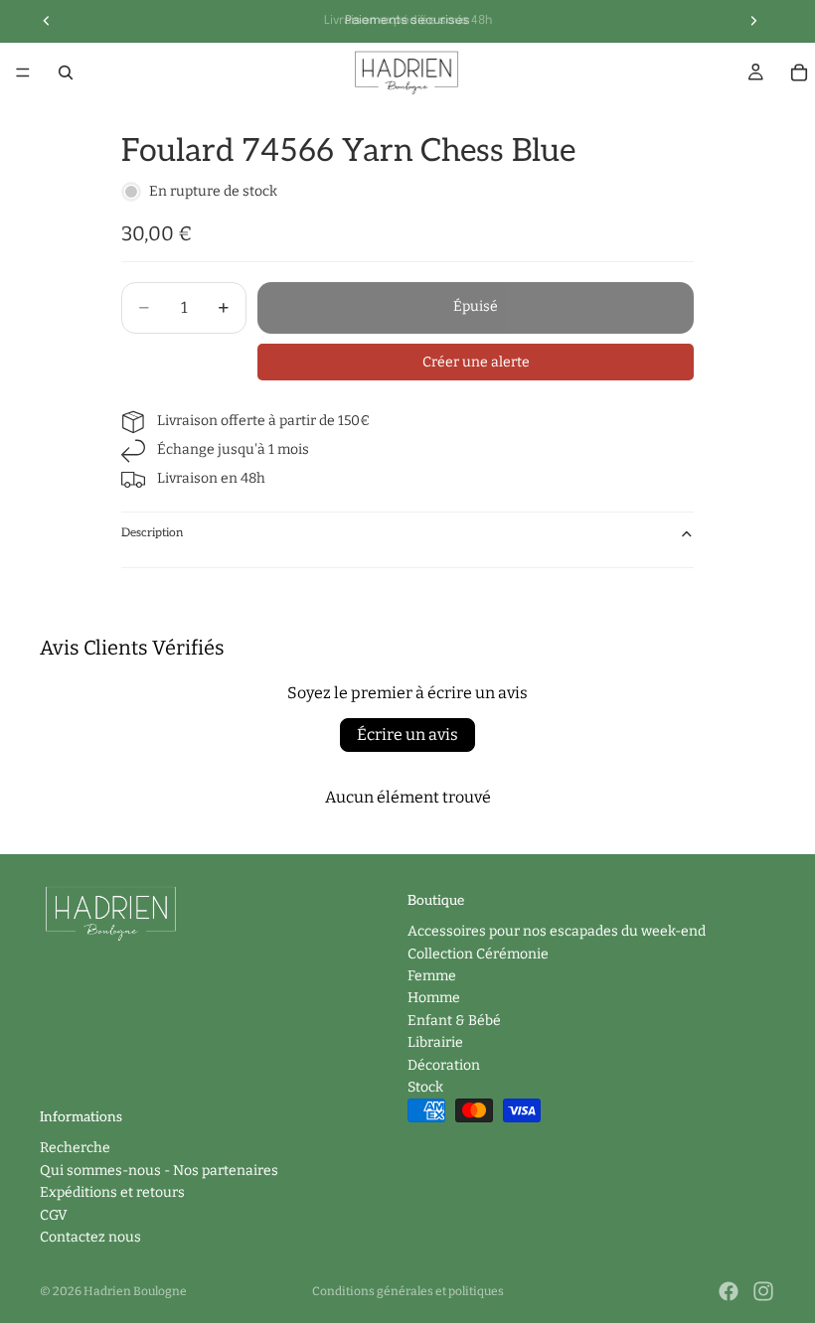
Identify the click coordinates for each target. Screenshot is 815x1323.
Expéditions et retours (112, 1192)
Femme (432, 975)
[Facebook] (728, 1291)
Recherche (75, 1147)
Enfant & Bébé (454, 1020)
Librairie (435, 1042)
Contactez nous (90, 1237)
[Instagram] (763, 1291)
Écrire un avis (407, 734)
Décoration (444, 1064)
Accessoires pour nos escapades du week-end (557, 931)
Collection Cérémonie (478, 953)
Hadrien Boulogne (135, 1291)
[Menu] (23, 72)
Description (152, 532)
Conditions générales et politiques (408, 1291)
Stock (425, 1087)
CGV (54, 1214)
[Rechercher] (65, 72)
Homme (434, 997)
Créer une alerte (476, 362)
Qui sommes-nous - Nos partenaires (159, 1170)
